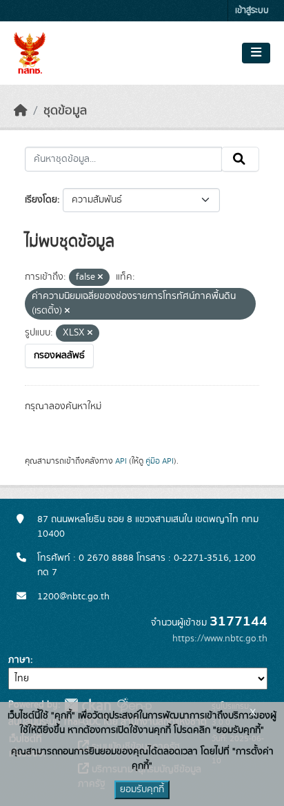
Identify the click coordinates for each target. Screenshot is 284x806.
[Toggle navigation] (256, 53)
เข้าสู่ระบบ (252, 10)
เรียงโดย (41, 200)
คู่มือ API (159, 461)
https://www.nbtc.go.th (219, 638)
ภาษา (19, 660)
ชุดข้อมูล (65, 111)
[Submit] (240, 159)
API (121, 461)
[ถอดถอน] (100, 277)
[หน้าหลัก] (21, 111)
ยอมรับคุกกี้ (142, 789)
